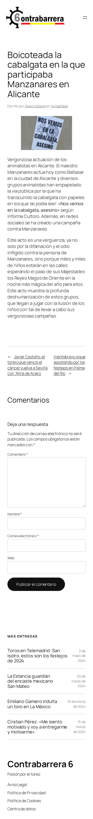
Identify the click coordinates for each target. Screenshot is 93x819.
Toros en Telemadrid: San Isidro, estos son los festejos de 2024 (37, 655)
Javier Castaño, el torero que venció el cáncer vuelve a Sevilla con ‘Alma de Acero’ (27, 365)
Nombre (14, 514)
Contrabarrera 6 (40, 764)
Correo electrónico (23, 535)
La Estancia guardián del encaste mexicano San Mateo (30, 681)
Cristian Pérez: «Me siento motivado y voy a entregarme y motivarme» (37, 726)
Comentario (17, 454)
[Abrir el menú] (85, 18)
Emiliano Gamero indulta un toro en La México (32, 704)
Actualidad (59, 106)
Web (10, 558)
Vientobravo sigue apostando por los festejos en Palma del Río (69, 365)
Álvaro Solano (35, 106)
